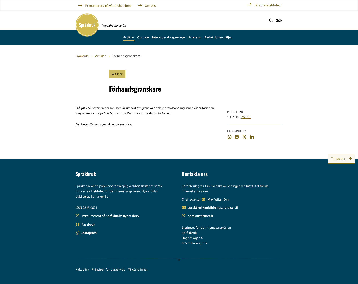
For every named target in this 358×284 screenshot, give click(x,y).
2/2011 (246, 117)
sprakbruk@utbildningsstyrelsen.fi (213, 208)
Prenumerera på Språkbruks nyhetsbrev (107, 216)
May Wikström (218, 199)
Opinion (143, 37)
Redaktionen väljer (218, 37)
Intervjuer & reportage (168, 37)
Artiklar (128, 37)
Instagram (89, 233)
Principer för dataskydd (108, 269)
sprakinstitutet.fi (197, 216)
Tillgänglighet (137, 269)
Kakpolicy (82, 269)
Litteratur (195, 37)
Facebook (88, 225)
